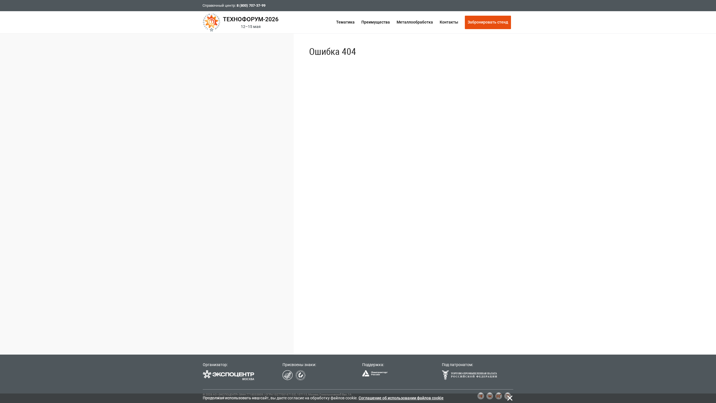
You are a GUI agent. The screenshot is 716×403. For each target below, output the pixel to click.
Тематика (345, 22)
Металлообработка (415, 22)
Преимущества (375, 22)
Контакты (449, 22)
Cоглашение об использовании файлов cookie (401, 398)
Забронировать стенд (488, 22)
